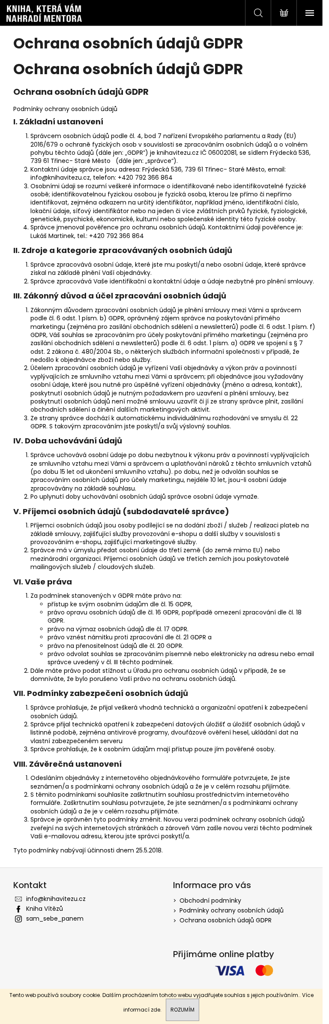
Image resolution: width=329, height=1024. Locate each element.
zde (155, 1009)
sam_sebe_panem (55, 918)
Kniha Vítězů (44, 908)
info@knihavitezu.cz (56, 898)
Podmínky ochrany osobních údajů (231, 910)
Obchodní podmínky (210, 900)
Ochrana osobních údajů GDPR (225, 920)
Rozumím (182, 1009)
